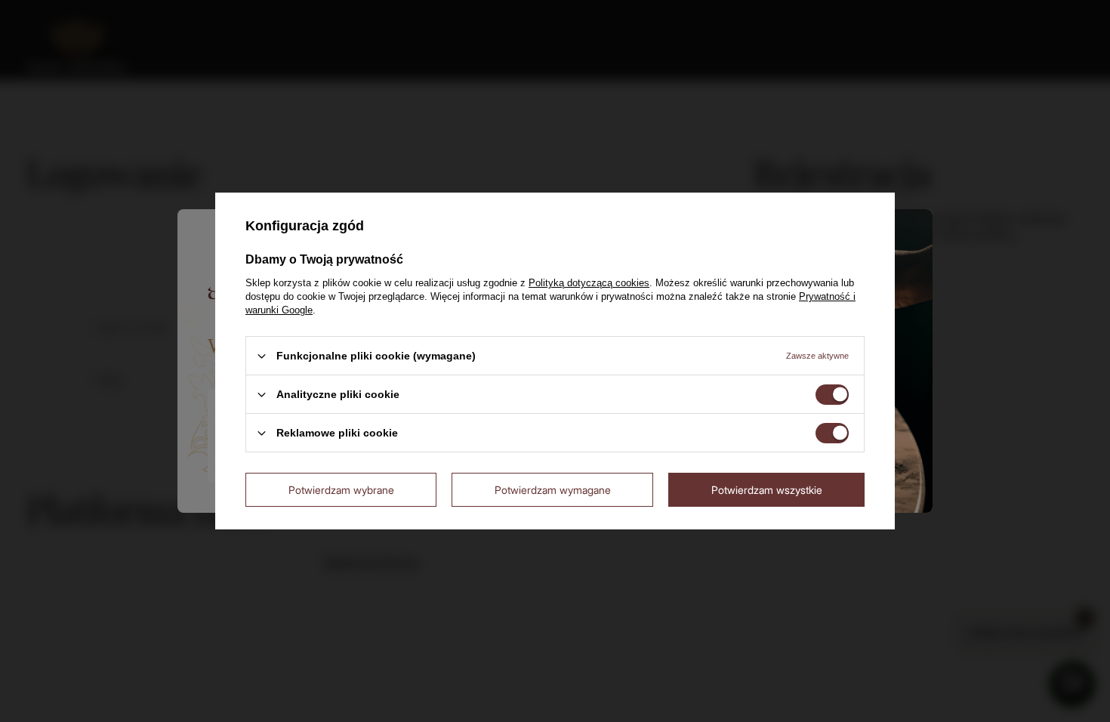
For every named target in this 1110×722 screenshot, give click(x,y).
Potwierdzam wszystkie (766, 489)
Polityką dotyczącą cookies (589, 282)
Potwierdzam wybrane (341, 489)
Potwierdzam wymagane (553, 489)
